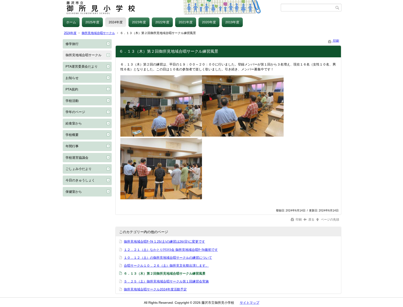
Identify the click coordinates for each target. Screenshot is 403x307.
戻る (311, 219)
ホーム (71, 22)
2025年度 (92, 22)
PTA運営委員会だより (82, 66)
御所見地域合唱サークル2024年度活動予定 (155, 289)
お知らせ (72, 78)
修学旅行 (72, 44)
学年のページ (75, 112)
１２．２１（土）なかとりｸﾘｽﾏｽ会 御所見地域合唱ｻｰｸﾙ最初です (171, 250)
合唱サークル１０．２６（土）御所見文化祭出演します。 (166, 265)
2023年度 (139, 22)
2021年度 (186, 22)
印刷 (335, 40)
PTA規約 (72, 89)
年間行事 (72, 146)
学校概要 (72, 135)
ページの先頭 (329, 219)
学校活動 (72, 101)
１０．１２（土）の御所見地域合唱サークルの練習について (168, 257)
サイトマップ (249, 302)
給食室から (74, 123)
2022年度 (162, 22)
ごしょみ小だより (79, 169)
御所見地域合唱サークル (98, 33)
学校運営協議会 (77, 157)
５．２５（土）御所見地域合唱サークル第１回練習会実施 (166, 281)
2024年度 (116, 22)
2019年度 (232, 22)
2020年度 (209, 22)
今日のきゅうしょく (80, 180)
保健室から (74, 191)
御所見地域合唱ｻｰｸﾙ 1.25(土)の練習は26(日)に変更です (164, 241)
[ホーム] (172, 8)
